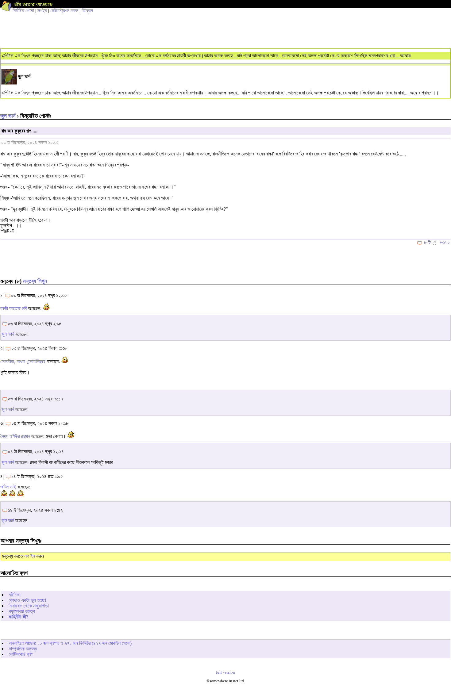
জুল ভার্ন (7, 116)
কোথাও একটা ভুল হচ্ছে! (27, 600)
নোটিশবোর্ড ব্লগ (21, 654)
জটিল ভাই (8, 486)
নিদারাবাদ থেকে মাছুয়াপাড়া (29, 605)
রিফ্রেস (87, 10)
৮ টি (427, 242)
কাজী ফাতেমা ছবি (13, 308)
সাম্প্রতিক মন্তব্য (23, 648)
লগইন (42, 10)
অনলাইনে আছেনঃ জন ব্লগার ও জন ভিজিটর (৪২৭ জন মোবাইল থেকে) (70, 643)
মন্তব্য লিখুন (35, 281)
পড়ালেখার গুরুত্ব (22, 611)
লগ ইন (29, 556)
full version (225, 672)
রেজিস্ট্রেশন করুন (64, 10)
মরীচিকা (14, 594)
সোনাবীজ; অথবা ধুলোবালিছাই (22, 361)
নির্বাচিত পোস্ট (23, 10)
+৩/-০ (444, 242)
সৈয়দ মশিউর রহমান (15, 436)
